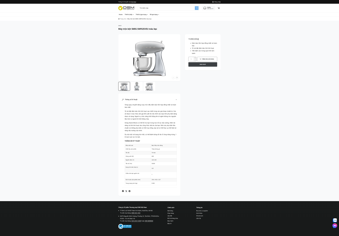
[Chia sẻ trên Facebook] (123, 191)
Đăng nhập (217, 2)
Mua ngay (203, 64)
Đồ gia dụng (153, 14)
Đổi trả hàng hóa (172, 218)
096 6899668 (149, 221)
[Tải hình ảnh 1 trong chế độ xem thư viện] (124, 86)
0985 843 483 (135, 213)
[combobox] (168, 8)
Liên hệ (198, 218)
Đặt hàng (170, 211)
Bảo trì (169, 223)
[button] (218, 8)
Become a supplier (202, 211)
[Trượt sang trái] (173, 77)
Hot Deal (133, 2)
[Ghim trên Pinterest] (129, 191)
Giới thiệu (199, 213)
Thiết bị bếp (128, 14)
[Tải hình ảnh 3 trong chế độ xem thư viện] (149, 86)
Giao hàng (170, 213)
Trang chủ (123, 19)
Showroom (199, 216)
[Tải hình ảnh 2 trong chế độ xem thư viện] (137, 86)
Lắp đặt (169, 216)
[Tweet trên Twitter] (126, 191)
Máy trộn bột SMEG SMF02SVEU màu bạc (139, 19)
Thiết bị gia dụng (141, 14)
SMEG (120, 25)
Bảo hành (170, 221)
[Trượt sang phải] (177, 77)
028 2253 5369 (136, 221)
